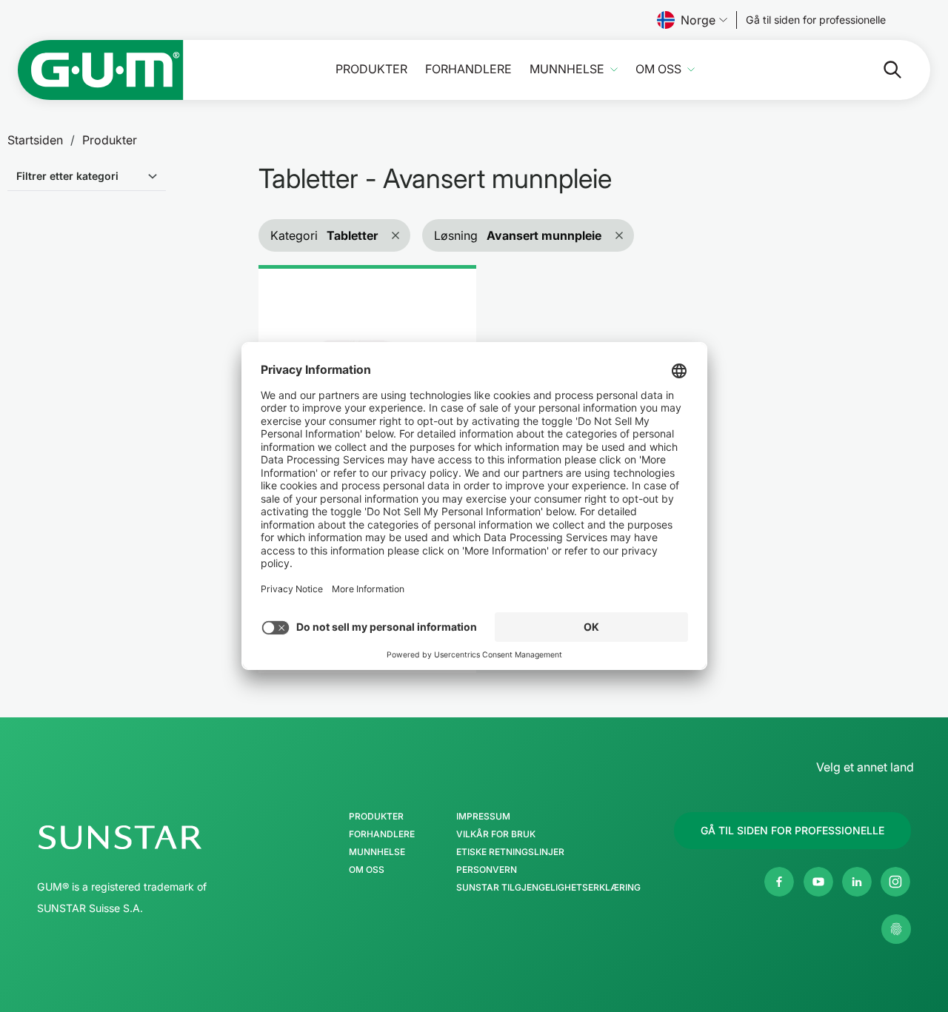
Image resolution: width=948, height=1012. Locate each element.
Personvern (486, 869)
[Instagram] (895, 882)
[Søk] (880, 69)
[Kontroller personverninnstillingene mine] (896, 929)
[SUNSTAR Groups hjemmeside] (164, 837)
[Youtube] (818, 882)
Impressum (483, 816)
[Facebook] (779, 882)
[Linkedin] (857, 882)
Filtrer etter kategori (67, 176)
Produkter (371, 69)
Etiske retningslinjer (510, 852)
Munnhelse (567, 69)
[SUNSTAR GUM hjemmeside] (101, 70)
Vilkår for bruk (495, 834)
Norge (698, 20)
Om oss (658, 69)
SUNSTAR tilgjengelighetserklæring (548, 887)
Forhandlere (468, 69)
